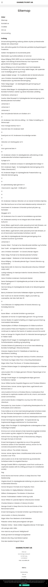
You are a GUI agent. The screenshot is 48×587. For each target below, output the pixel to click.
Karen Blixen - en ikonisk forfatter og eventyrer (17, 313)
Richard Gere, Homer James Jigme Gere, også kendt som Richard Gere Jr (22, 387)
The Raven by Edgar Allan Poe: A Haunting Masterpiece (21, 360)
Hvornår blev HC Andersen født (12, 129)
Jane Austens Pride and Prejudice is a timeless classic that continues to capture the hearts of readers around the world (23, 330)
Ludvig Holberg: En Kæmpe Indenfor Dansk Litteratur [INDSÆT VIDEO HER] (23, 274)
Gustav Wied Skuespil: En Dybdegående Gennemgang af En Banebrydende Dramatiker (22, 99)
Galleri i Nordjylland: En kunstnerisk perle (15, 53)
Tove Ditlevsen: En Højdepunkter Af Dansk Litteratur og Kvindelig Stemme (20, 306)
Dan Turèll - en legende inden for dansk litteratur (18, 248)
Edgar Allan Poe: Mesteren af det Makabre (16, 518)
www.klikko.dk (25, 560)
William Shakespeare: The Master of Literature (17, 493)
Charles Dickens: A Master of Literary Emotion (17, 503)
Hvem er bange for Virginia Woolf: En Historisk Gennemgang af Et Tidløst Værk (23, 335)
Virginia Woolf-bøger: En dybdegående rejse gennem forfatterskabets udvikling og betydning (20, 341)
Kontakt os (5, 23)
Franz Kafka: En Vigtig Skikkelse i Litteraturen (17, 490)
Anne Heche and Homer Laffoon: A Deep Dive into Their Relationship (21, 477)
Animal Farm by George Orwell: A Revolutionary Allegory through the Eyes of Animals (21, 438)
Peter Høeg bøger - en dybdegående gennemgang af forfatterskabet (20, 85)
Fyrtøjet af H (5, 161)
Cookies (4, 27)
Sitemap (4, 20)
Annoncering (6, 33)
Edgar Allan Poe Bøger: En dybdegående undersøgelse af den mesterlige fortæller (23, 426)
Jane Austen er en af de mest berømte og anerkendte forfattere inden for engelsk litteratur (20, 460)
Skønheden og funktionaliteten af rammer (16, 56)
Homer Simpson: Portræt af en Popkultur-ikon (17, 487)
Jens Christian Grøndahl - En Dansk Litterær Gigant (19, 252)
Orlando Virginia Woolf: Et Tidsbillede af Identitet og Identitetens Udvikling (19, 352)
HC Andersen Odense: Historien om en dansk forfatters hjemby (23, 201)
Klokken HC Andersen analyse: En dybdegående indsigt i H (22, 164)
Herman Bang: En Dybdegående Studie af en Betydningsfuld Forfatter (23, 288)
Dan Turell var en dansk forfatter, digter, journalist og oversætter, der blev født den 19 (20, 297)
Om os (3, 30)
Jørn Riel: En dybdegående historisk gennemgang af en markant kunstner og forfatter (21, 237)
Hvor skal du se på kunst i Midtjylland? (15, 531)
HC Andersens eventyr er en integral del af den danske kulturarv (21, 221)
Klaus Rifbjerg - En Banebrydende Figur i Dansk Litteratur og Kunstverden (22, 262)
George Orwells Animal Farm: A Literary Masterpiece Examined (23, 417)
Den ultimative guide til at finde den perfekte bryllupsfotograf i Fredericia (23, 48)
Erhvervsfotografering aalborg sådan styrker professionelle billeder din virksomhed (22, 43)
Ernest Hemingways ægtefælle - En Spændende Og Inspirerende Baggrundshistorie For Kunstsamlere (20, 421)
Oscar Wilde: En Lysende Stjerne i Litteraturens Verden (20, 500)
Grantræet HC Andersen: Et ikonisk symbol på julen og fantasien (20, 208)
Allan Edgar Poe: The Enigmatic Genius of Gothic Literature (22, 357)
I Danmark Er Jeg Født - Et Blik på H (13, 188)
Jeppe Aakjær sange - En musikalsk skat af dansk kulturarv (22, 75)
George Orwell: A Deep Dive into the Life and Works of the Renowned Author (21, 507)
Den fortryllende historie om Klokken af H (15, 114)
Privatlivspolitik (26, 585)
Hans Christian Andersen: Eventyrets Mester (17, 278)
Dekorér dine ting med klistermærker (14, 538)
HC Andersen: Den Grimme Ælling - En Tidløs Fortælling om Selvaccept (22, 121)
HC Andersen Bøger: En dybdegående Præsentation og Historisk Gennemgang (21, 174)
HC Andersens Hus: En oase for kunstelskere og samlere (21, 216)
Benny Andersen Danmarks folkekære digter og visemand (22, 293)
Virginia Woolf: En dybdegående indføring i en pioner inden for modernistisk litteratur (23, 482)
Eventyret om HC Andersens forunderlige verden (18, 135)
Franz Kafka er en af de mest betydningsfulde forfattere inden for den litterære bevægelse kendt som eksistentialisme (23, 412)
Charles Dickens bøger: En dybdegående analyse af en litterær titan (24, 367)
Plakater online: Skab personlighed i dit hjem (17, 522)
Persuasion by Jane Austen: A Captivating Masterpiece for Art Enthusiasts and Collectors (23, 406)
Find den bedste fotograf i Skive (12, 541)
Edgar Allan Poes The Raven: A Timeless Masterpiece (20, 363)
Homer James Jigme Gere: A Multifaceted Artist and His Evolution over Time (21, 454)
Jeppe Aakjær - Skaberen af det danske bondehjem (20, 258)
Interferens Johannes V (9, 95)
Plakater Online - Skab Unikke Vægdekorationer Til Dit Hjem (22, 525)
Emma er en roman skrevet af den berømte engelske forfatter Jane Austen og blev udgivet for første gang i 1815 (23, 432)
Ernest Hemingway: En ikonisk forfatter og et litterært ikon (21, 512)
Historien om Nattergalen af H (12, 142)
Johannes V (5, 104)
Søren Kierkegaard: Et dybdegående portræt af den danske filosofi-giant (22, 282)
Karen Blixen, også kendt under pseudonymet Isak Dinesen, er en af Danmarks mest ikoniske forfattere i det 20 (23, 232)
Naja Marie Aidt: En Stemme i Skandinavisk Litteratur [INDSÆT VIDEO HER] (23, 268)
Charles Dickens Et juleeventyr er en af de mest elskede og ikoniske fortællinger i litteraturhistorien (22, 347)
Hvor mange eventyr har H (10, 126)
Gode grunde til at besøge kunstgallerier (15, 535)
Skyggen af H (6, 213)
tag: (2, 472)
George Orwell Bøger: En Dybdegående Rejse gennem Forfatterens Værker (20, 379)
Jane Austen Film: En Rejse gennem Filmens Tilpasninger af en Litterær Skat (23, 373)
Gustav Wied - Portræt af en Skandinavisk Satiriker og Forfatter (24, 245)
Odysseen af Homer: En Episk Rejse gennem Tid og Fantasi (22, 317)
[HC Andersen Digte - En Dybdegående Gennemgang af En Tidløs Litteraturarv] (22, 168)
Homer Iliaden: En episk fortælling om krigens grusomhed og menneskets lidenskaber (23, 321)
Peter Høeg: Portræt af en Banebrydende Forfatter (19, 255)
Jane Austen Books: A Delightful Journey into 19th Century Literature (22, 401)
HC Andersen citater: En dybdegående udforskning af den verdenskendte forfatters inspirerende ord (22, 156)
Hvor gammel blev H (8, 148)
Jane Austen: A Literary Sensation (13, 515)
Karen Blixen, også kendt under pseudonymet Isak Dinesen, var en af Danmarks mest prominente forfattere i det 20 (23, 226)
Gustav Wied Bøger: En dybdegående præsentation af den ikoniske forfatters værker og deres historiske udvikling (22, 90)
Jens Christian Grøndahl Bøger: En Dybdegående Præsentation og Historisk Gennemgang (18, 79)
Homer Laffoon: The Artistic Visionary (14, 450)
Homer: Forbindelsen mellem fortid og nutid (17, 497)
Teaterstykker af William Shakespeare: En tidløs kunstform (22, 326)
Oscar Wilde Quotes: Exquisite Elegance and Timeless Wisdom (23, 383)
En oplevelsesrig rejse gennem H (12, 185)
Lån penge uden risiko (9, 528)
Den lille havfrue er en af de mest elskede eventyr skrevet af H (23, 204)
